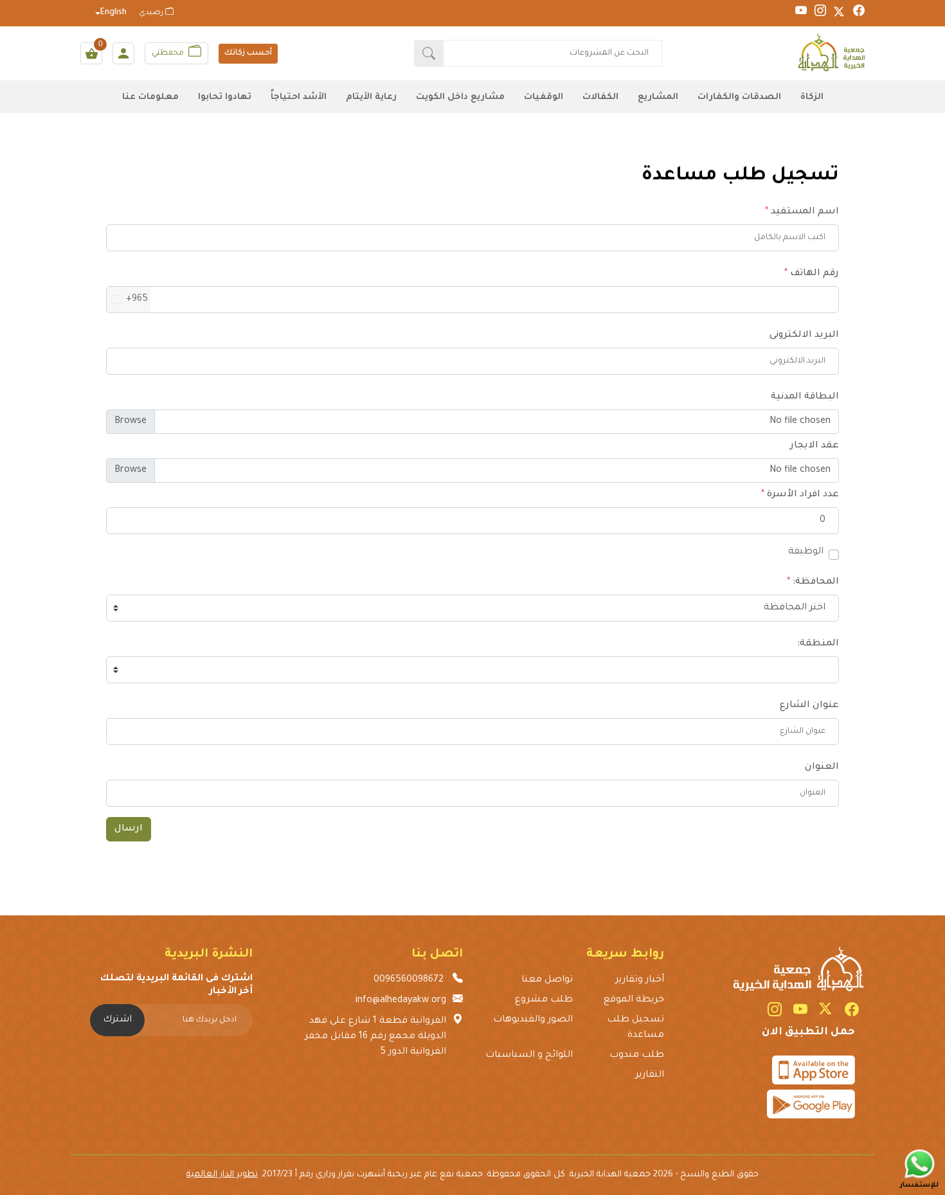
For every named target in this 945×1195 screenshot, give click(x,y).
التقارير (649, 1075)
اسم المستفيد (805, 212)
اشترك (117, 1020)
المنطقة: (818, 644)
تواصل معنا (547, 980)
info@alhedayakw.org (401, 1001)
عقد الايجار (814, 446)
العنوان (822, 767)
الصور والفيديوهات (533, 1020)
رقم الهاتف (814, 274)
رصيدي (152, 13)
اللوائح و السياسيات (529, 1055)
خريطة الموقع (633, 1000)
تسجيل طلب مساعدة (635, 1028)
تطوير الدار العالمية (222, 1175)
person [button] (123, 53)
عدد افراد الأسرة (803, 495)
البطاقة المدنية (805, 397)
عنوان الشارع (809, 706)
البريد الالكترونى (804, 335)
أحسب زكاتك (248, 53)
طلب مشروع (544, 1000)
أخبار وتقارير (639, 980)
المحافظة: (816, 582)
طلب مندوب (636, 1055)
